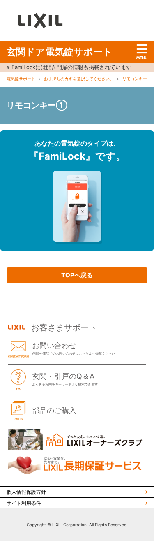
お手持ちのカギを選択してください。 (79, 78)
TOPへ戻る (77, 275)
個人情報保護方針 (26, 492)
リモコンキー (134, 78)
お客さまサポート (64, 327)
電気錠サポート (21, 78)
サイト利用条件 (24, 503)
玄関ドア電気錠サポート (60, 51)
